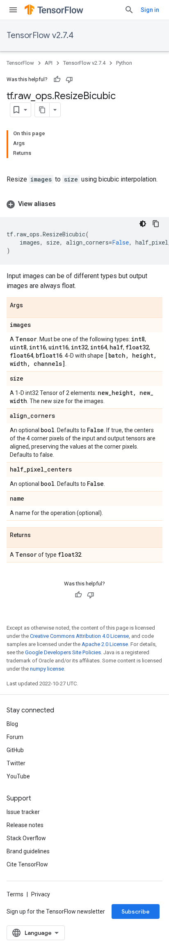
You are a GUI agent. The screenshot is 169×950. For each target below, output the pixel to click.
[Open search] (129, 10)
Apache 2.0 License (105, 644)
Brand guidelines (28, 851)
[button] (84, 204)
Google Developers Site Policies (63, 652)
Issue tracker (23, 812)
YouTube (18, 776)
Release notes (25, 825)
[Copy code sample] (155, 223)
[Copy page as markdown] (42, 110)
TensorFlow (20, 63)
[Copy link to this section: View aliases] (64, 204)
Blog (12, 724)
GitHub (15, 750)
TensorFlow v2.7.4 (40, 35)
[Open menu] (13, 10)
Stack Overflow (26, 838)
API (49, 63)
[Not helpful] (69, 79)
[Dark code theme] (142, 223)
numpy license (47, 669)
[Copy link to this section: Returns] (39, 535)
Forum (15, 737)
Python (124, 63)
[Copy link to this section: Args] (31, 306)
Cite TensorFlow (27, 864)
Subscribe (135, 911)
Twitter (16, 763)
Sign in (150, 10)
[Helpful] (57, 79)
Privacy (40, 894)
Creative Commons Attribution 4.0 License (79, 636)
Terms (15, 894)
